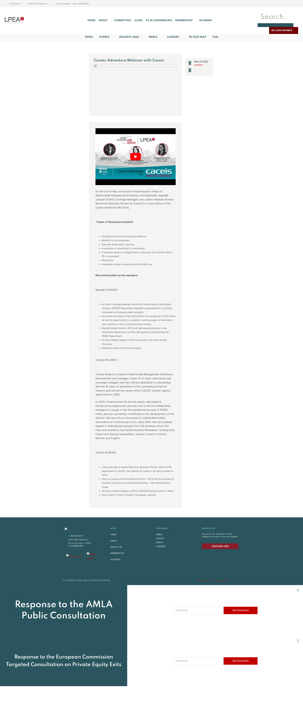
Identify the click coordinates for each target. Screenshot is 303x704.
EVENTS (160, 538)
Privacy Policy (204, 581)
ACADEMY (205, 20)
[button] (275, 9)
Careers (173, 37)
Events (104, 37)
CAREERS (161, 546)
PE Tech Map (197, 37)
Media (153, 37)
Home (91, 20)
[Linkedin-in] (239, 581)
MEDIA (159, 542)
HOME (113, 534)
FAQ (215, 37)
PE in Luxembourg (159, 20)
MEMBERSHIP (184, 20)
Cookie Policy (222, 581)
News (89, 37)
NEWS (159, 534)
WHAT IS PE (116, 547)
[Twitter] (233, 581)
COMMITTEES (122, 20)
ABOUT (103, 20)
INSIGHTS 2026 (129, 37)
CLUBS (138, 20)
